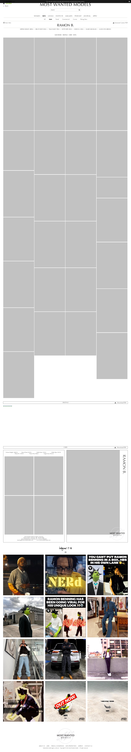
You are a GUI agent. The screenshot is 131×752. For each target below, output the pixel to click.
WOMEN (37, 16)
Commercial (66, 19)
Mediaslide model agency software (51, 748)
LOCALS (50, 16)
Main (50, 19)
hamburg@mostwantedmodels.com (117, 8)
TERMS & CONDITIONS (57, 746)
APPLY (95, 16)
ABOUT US (42, 746)
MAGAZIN (68, 16)
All (44, 19)
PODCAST (78, 16)
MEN (44, 16)
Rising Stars (84, 19)
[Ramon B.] (18, 61)
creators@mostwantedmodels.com (117, 10)
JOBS (48, 746)
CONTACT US (88, 746)
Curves (75, 19)
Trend (57, 19)
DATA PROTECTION (71, 746)
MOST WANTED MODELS (65, 5)
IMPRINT (80, 746)
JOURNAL (87, 16)
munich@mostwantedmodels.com (117, 5)
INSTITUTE (59, 16)
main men (8, 23)
